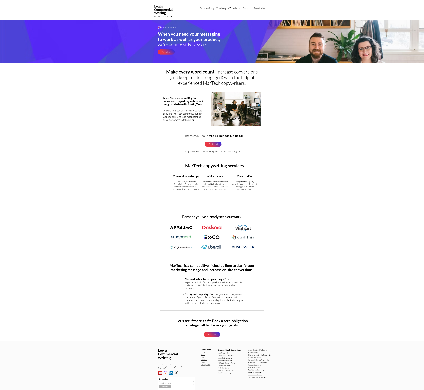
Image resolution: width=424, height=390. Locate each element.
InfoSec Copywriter (255, 365)
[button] (207, 8)
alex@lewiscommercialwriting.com (225, 151)
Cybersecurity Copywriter (257, 362)
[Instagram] (165, 373)
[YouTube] (160, 373)
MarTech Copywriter (255, 367)
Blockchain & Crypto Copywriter (259, 355)
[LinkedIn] (171, 373)
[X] (176, 373)
